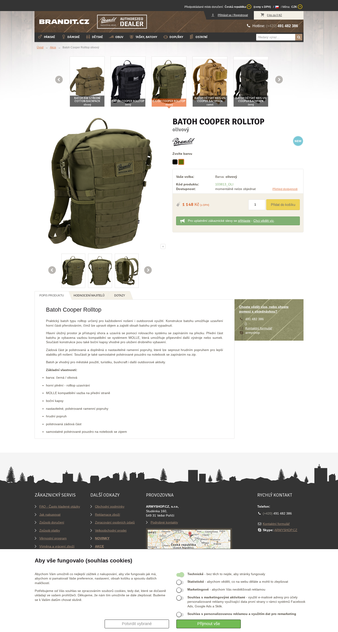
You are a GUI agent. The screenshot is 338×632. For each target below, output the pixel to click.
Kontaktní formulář (258, 328)
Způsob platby (49, 530)
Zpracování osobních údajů (115, 522)
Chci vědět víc (263, 220)
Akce (53, 47)
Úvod (40, 47)
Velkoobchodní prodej (110, 530)
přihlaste (244, 220)
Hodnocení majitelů (89, 295)
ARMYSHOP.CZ (285, 530)
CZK (294, 7)
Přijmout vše (208, 623)
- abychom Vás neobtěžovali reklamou (226, 589)
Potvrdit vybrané (137, 623)
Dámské (73, 37)
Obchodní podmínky (109, 506)
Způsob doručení (51, 522)
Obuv (119, 37)
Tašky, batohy (146, 37)
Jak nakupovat (49, 514)
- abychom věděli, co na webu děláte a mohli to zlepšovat (237, 581)
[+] (100, 183)
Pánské (49, 37)
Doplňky (176, 37)
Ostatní (201, 37)
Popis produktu (51, 295)
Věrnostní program (53, 538)
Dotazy (119, 295)
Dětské (97, 37)
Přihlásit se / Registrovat (233, 15)
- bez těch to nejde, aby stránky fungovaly (226, 574)
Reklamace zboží (107, 514)
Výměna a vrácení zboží (56, 546)
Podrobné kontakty (164, 522)
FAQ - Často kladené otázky (59, 506)
